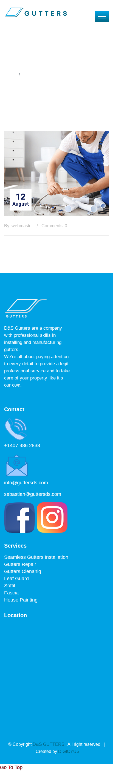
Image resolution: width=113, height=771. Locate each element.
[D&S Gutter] (35, 12)
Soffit (9, 585)
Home (10, 75)
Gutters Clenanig (22, 571)
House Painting (21, 600)
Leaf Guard (16, 578)
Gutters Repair (20, 564)
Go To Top (11, 767)
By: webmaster (18, 225)
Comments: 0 (54, 225)
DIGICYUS (69, 751)
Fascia (11, 592)
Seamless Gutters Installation (36, 557)
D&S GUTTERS (49, 744)
